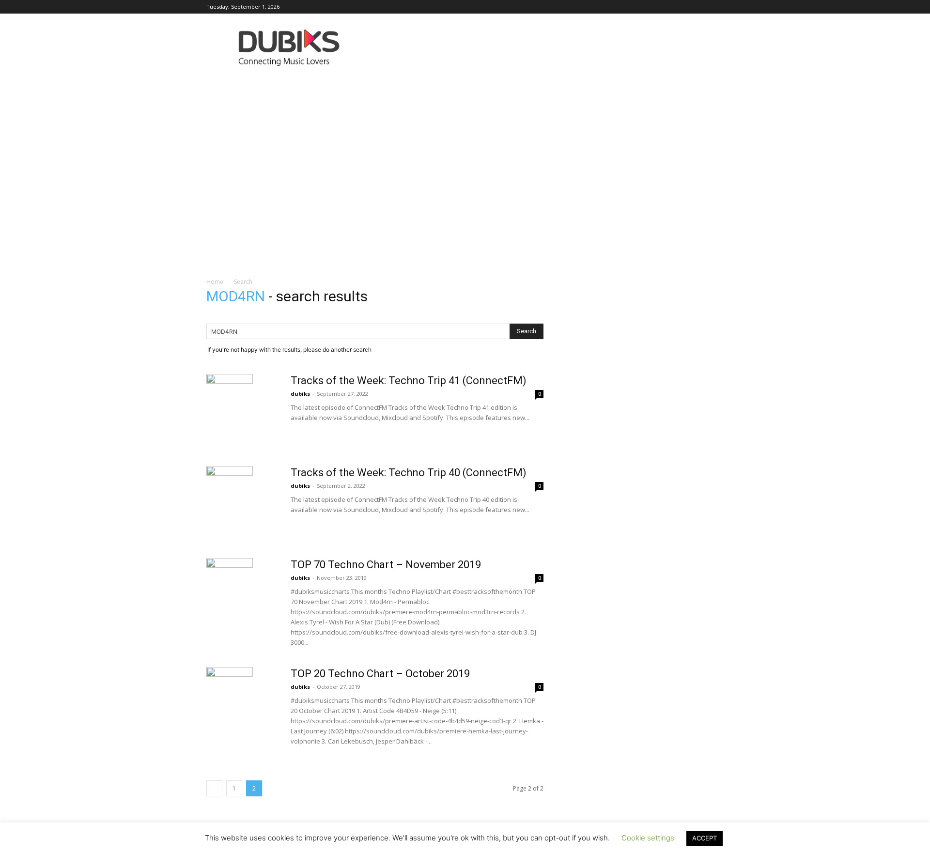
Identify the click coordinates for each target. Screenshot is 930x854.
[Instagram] (604, 7)
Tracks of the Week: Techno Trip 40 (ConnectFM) (409, 472)
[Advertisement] (465, 148)
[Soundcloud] (652, 7)
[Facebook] (588, 7)
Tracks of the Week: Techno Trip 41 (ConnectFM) (409, 380)
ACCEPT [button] (704, 838)
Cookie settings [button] (647, 837)
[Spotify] (668, 7)
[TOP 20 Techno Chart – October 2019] (229, 690)
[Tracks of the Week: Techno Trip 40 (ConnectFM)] (229, 489)
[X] (700, 7)
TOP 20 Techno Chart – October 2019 (380, 674)
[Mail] (620, 7)
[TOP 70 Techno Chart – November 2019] (229, 581)
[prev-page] (214, 788)
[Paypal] (636, 7)
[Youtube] (716, 7)
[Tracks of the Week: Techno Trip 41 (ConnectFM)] (229, 397)
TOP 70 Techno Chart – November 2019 (386, 565)
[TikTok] (684, 7)
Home (214, 282)
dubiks (300, 393)
